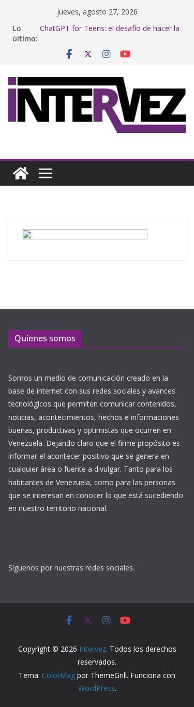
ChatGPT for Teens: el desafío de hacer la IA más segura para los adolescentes (110, 33)
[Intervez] (20, 173)
